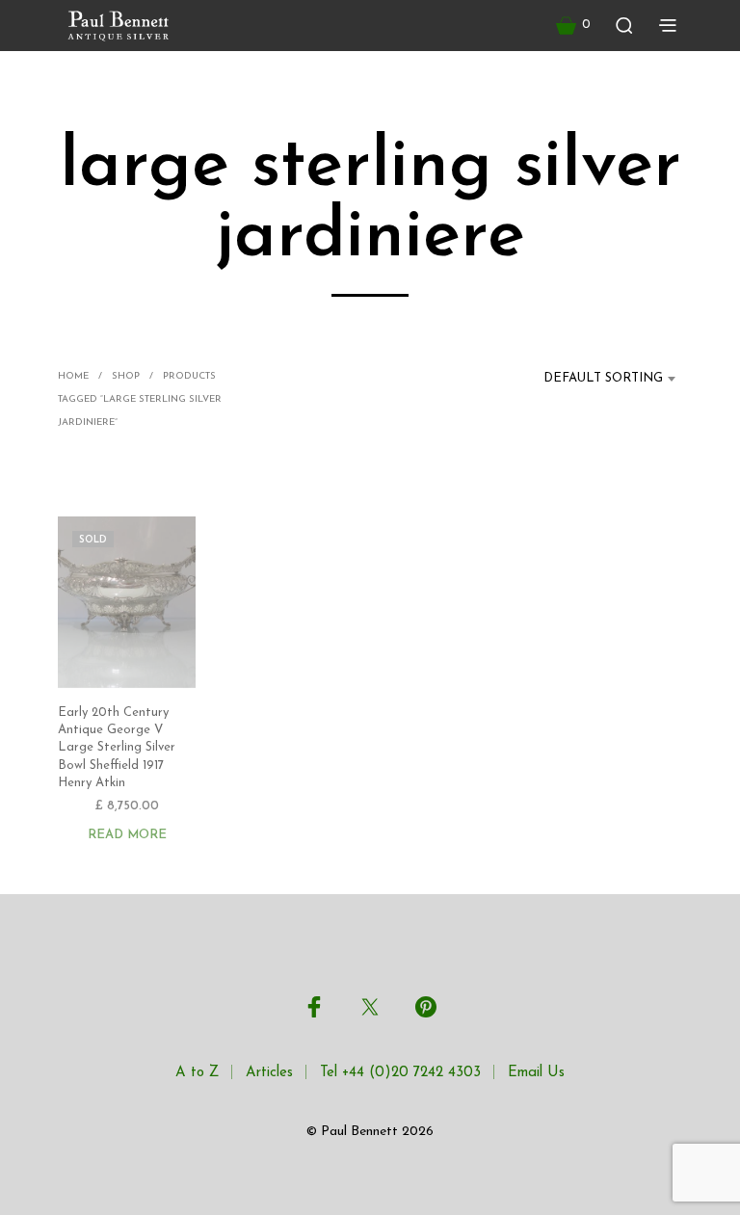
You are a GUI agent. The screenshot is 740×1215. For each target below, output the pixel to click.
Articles (269, 1073)
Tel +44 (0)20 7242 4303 (400, 1073)
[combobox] (591, 378)
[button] (573, 25)
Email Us (536, 1073)
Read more (127, 835)
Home (73, 376)
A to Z (197, 1073)
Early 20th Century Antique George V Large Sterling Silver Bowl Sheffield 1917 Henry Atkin (116, 747)
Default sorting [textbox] (603, 378)
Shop (126, 376)
